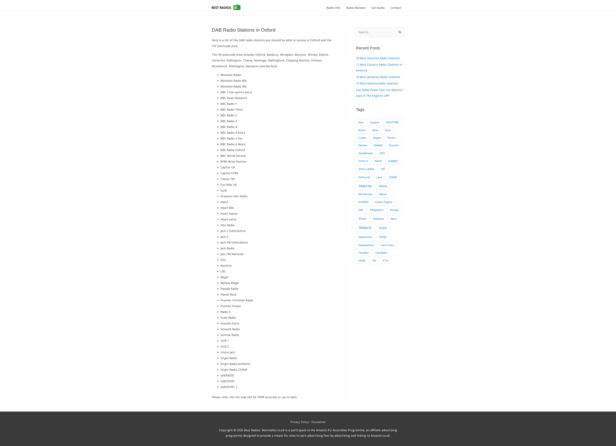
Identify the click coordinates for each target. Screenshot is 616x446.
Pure (362, 218)
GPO (382, 153)
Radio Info (333, 8)
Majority (365, 186)
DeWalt (378, 145)
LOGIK (393, 177)
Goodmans (366, 153)
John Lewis (366, 169)
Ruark (383, 228)
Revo (394, 219)
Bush (388, 130)
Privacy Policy (299, 422)
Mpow (383, 194)
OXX (360, 210)
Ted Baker (381, 252)
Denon (391, 138)
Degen (377, 138)
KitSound (364, 177)
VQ (374, 260)
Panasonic (376, 210)
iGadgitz (393, 161)
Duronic (394, 145)
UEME (362, 260)
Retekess (378, 219)
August (374, 122)
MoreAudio (366, 194)
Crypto (362, 138)
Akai (361, 122)
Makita (383, 186)
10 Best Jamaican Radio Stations (378, 77)
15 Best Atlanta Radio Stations (377, 83)
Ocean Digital (383, 202)
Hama (378, 161)
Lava (379, 177)
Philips (394, 210)
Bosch (362, 130)
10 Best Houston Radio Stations (378, 58)
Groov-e (363, 161)
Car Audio (378, 8)
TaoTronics (387, 245)
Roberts (365, 227)
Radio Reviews (356, 8)
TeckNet (363, 252)
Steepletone (366, 245)
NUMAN (363, 202)
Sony (382, 237)
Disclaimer (318, 422)
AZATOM (392, 122)
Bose (375, 130)
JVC (383, 169)
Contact (395, 8)
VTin (385, 260)
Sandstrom (365, 237)
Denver (362, 145)
